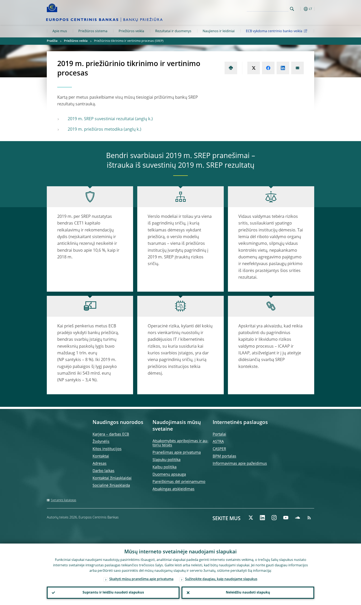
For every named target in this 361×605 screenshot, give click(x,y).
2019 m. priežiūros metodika (95, 130)
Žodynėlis (101, 442)
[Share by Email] (297, 68)
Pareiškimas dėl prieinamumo (179, 482)
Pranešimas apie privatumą (177, 452)
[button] (299, 8)
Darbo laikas (103, 471)
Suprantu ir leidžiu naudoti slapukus (113, 592)
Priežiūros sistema (92, 31)
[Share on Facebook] (268, 68)
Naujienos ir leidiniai (219, 31)
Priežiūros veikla (131, 31)
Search (292, 9)
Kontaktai (101, 456)
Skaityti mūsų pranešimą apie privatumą (141, 579)
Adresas (100, 464)
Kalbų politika (165, 467)
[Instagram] (274, 518)
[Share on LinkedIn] (283, 68)
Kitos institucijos (107, 449)
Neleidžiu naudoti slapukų (248, 592)
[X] (251, 518)
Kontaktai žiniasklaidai (112, 478)
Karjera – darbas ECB (111, 434)
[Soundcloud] (297, 518)
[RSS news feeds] (309, 518)
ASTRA (218, 442)
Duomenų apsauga (169, 474)
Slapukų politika (166, 460)
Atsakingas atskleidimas (173, 489)
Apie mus (59, 31)
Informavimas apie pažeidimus (240, 464)
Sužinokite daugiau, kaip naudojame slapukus (221, 579)
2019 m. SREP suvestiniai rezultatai (101, 119)
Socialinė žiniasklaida (111, 486)
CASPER (219, 449)
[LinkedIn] (262, 518)
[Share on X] (253, 68)
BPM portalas (224, 456)
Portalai (219, 434)
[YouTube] (286, 518)
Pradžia (52, 41)
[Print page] (231, 68)
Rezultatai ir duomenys (173, 31)
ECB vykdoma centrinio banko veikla (274, 31)
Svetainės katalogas (63, 500)
